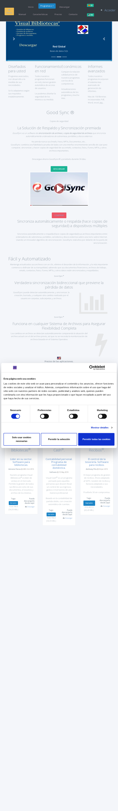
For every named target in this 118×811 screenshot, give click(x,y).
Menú (9, 12)
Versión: (13, 503)
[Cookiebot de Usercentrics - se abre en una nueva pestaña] (91, 367)
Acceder (110, 10)
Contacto (73, 14)
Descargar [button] (31, 507)
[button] (14, 38)
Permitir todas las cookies (96, 439)
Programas (45, 5)
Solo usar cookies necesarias (21, 439)
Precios (58, 14)
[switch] (44, 416)
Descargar (64, 7)
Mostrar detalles (100, 427)
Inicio (30, 7)
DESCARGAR (59, 169)
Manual (22, 14)
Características (40, 14)
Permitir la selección (59, 439)
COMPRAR (59, 215)
